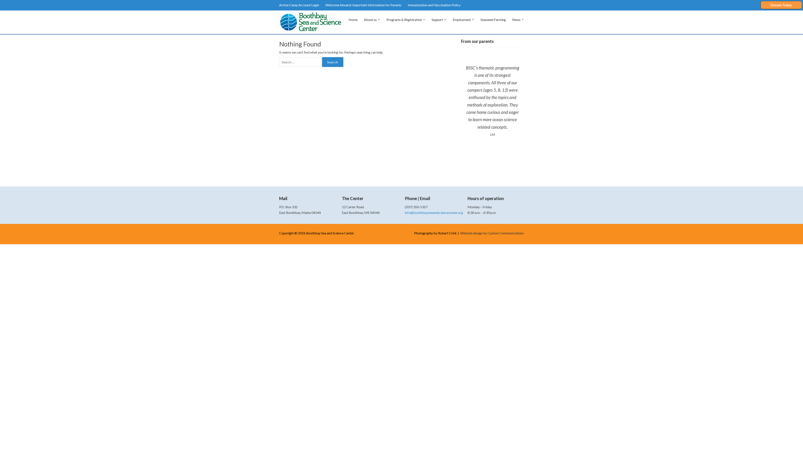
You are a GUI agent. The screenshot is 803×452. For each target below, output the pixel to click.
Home (353, 20)
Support (437, 20)
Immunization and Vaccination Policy (434, 5)
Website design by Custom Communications (492, 233)
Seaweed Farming (493, 20)
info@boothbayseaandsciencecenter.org (434, 212)
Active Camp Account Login (299, 5)
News (516, 20)
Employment (462, 20)
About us (370, 20)
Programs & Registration (404, 20)
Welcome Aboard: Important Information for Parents (363, 5)
